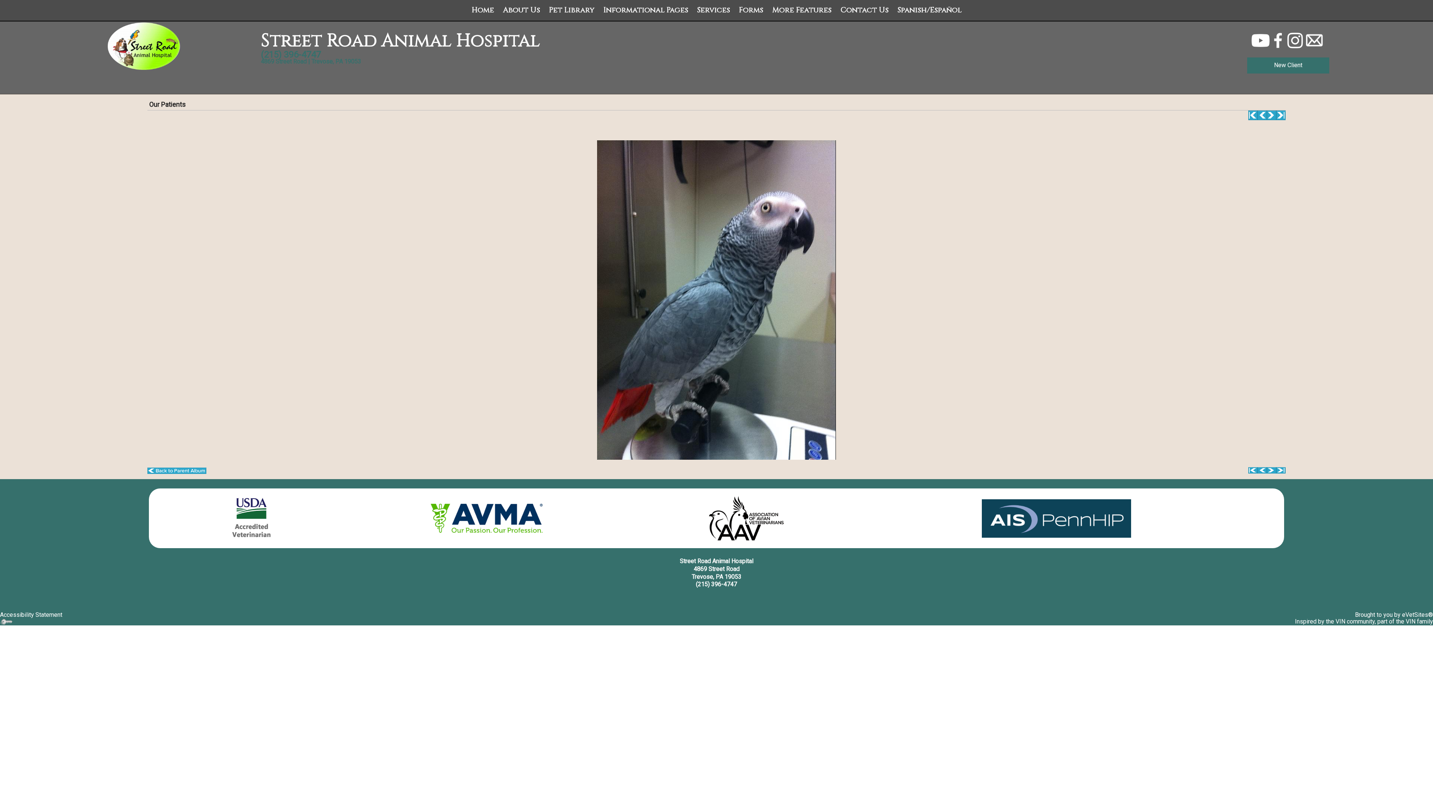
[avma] (487, 518)
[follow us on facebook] (1278, 40)
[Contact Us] (1314, 40)
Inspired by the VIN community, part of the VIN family (1364, 621)
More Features (801, 10)
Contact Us (864, 10)
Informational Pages (645, 10)
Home (483, 10)
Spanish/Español (929, 10)
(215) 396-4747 (716, 584)
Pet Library (571, 10)
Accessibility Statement (31, 614)
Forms (751, 10)
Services (713, 10)
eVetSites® (1417, 614)
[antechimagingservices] (1056, 518)
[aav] (746, 518)
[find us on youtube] (1260, 40)
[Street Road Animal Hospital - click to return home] (144, 46)
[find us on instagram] (1295, 40)
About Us (521, 10)
